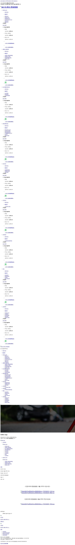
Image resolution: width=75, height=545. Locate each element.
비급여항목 (7, 315)
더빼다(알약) (7, 171)
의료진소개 (7, 17)
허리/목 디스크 (8, 129)
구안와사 (4, 200)
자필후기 (6, 398)
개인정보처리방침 (6, 532)
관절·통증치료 (5, 123)
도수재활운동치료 (6, 87)
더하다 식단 (7, 58)
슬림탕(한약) (7, 169)
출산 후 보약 (7, 278)
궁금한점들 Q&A (8, 57)
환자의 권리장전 (6, 533)
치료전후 (6, 316)
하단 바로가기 (14, 0)
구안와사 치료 (7, 206)
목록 (1, 529)
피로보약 (6, 275)
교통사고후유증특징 (9, 55)
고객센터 (4, 306)
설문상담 (6, 172)
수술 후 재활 (7, 95)
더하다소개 (5, 10)
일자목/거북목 (7, 130)
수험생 (6, 277)
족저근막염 (7, 135)
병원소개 (6, 16)
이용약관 (4, 531)
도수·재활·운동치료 (8, 448)
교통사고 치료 (7, 56)
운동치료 (6, 94)
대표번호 (4, 543)
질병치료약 (7, 276)
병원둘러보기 (7, 18)
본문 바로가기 (9, 0)
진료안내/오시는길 (8, 19)
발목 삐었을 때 (8, 132)
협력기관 (6, 22)
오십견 (6, 134)
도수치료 (6, 93)
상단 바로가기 (3, 0)
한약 (3, 268)
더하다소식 (7, 312)
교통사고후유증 (6, 49)
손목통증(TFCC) (8, 133)
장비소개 (6, 20)
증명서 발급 (7, 317)
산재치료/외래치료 (8, 240)
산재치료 (4, 234)
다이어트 (4, 163)
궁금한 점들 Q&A (8, 463)
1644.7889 (4, 25)
